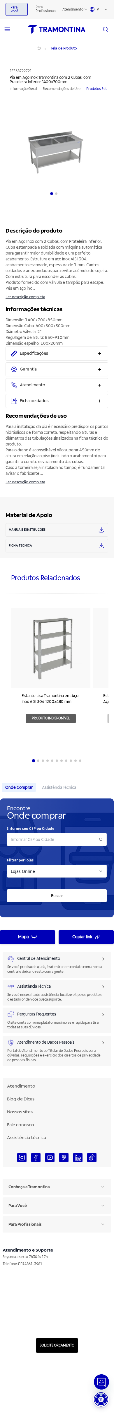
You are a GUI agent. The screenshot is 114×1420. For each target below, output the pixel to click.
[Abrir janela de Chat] (101, 1382)
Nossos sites (20, 1112)
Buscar (57, 896)
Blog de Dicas (20, 1099)
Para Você (14, 9)
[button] (101, 1399)
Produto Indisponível (51, 718)
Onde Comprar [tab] (19, 787)
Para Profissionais (46, 9)
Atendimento (72, 9)
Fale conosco (20, 1124)
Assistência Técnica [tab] (59, 787)
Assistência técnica (26, 1137)
